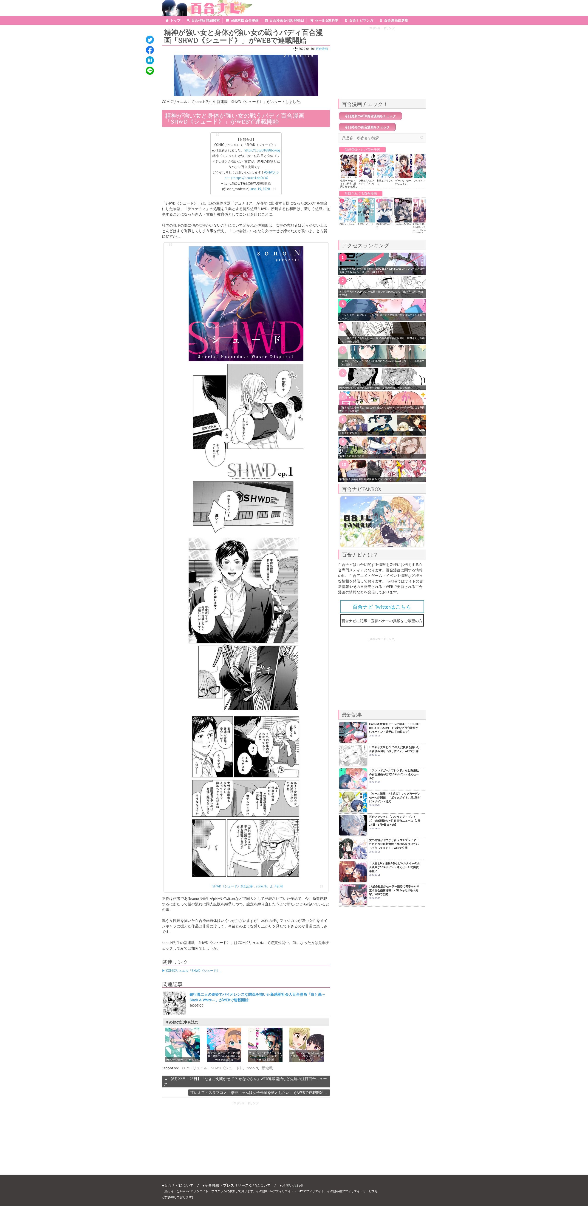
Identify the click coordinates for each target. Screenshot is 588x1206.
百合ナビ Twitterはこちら (382, 607)
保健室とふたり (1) (365, 224)
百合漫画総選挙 (396, 20)
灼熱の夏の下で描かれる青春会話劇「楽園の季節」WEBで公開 (374, 387)
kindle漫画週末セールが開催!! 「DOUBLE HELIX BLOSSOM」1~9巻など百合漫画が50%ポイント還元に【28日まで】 (382, 270)
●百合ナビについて (178, 1185)
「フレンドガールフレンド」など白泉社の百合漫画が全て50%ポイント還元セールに (382, 316)
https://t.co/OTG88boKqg (262, 150)
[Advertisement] (201, 1139)
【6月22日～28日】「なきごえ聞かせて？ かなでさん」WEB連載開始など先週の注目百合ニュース (245, 1081)
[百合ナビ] (204, 2)
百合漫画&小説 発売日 (286, 20)
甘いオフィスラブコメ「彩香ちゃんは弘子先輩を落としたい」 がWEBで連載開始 (259, 1092)
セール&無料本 (326, 20)
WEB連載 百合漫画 (245, 20)
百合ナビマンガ (361, 20)
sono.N (252, 1068)
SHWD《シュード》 (227, 1068)
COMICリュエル (194, 1068)
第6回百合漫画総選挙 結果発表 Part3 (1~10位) (365, 479)
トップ (175, 20)
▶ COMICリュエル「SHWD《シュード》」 (192, 970)
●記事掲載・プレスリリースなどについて (236, 1185)
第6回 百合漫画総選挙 (351, 456)
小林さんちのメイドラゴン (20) (367, 182)
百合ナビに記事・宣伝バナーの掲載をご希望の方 (382, 621)
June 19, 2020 (260, 189)
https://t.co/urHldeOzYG (251, 178)
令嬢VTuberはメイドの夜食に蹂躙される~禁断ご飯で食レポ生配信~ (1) (348, 186)
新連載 (267, 1068)
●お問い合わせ (292, 1185)
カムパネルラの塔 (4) (402, 224)
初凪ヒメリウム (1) (346, 224)
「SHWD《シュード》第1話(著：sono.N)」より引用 (246, 886)
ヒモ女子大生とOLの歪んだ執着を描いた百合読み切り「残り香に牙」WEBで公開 (381, 293)
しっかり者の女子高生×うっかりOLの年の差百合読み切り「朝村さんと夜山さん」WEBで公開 (382, 339)
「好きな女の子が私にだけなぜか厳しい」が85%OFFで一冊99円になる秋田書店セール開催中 (382, 409)
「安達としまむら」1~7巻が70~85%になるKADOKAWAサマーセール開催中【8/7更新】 (381, 362)
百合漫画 (322, 49)
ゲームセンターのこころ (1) (403, 182)
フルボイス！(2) (422, 180)
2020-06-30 (306, 49)
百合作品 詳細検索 (205, 20)
